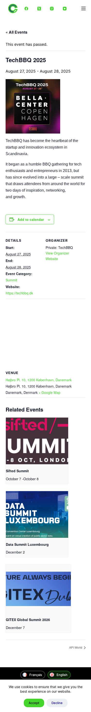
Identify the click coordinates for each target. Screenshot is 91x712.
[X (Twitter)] (39, 8)
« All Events (16, 32)
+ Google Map (49, 392)
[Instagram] (52, 8)
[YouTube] (64, 8)
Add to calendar (30, 219)
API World (76, 647)
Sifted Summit (17, 470)
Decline (57, 703)
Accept (34, 703)
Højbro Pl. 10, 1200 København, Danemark (39, 379)
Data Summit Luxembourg (27, 544)
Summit (11, 279)
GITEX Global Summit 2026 (28, 619)
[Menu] (83, 8)
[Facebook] (26, 8)
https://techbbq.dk (19, 293)
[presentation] (37, 441)
